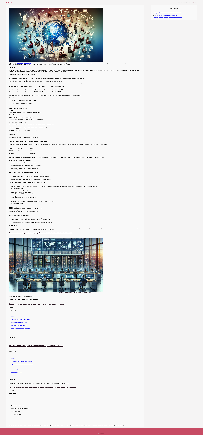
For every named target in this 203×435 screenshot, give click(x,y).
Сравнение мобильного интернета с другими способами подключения (25, 366)
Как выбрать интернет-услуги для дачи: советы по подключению (165, 13)
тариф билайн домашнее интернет (24, 63)
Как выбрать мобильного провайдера (18, 369)
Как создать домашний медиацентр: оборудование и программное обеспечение (168, 17)
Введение (13, 316)
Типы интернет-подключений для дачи (19, 322)
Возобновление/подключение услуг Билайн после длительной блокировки (167, 12)
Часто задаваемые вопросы (16, 330)
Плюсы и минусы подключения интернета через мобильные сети (165, 15)
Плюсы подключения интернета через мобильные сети (22, 361)
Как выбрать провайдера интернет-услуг (19, 325)
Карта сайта (91, 430)
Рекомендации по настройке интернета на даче (20, 328)
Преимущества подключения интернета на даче (20, 319)
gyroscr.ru (9, 2)
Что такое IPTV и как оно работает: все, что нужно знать (187, 2)
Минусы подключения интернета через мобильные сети (22, 364)
